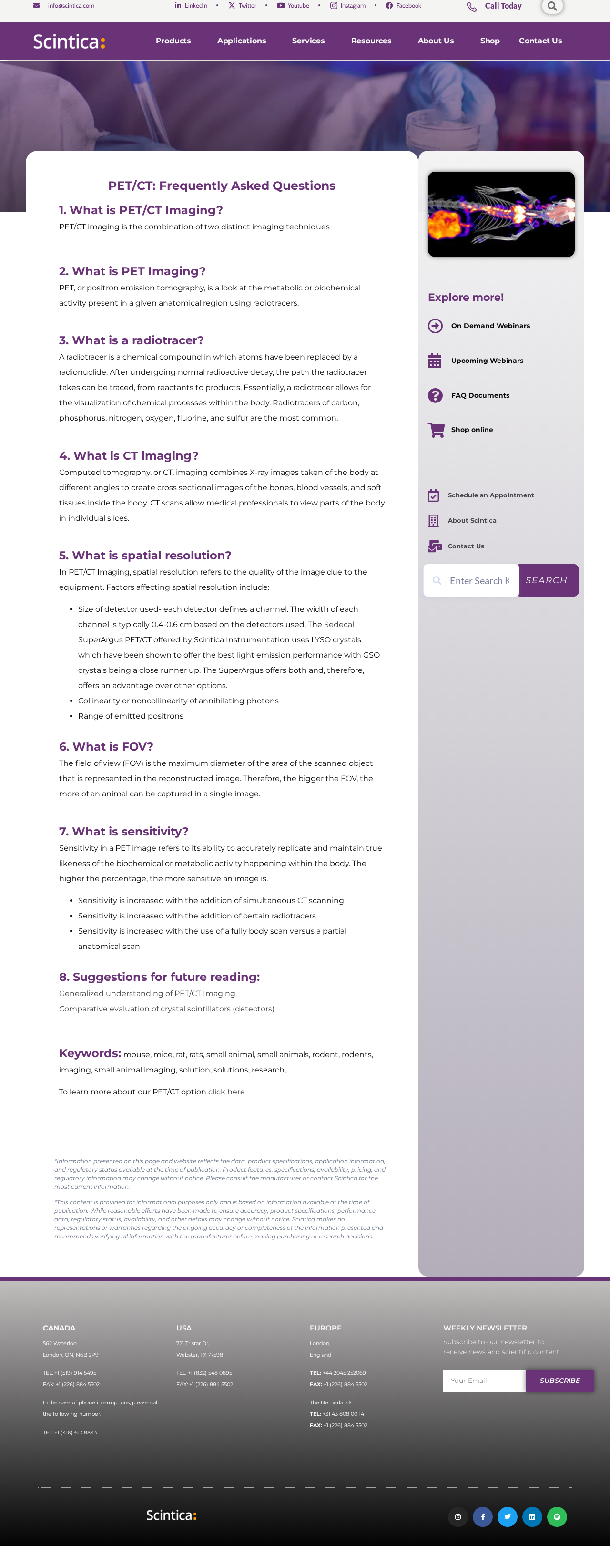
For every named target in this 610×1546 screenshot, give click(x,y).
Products (173, 40)
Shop (490, 40)
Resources (371, 40)
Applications (241, 40)
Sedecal (339, 624)
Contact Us (540, 40)
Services (308, 40)
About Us (436, 40)
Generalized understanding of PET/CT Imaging (147, 993)
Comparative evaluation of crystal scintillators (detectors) (166, 1008)
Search (547, 580)
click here (226, 1091)
